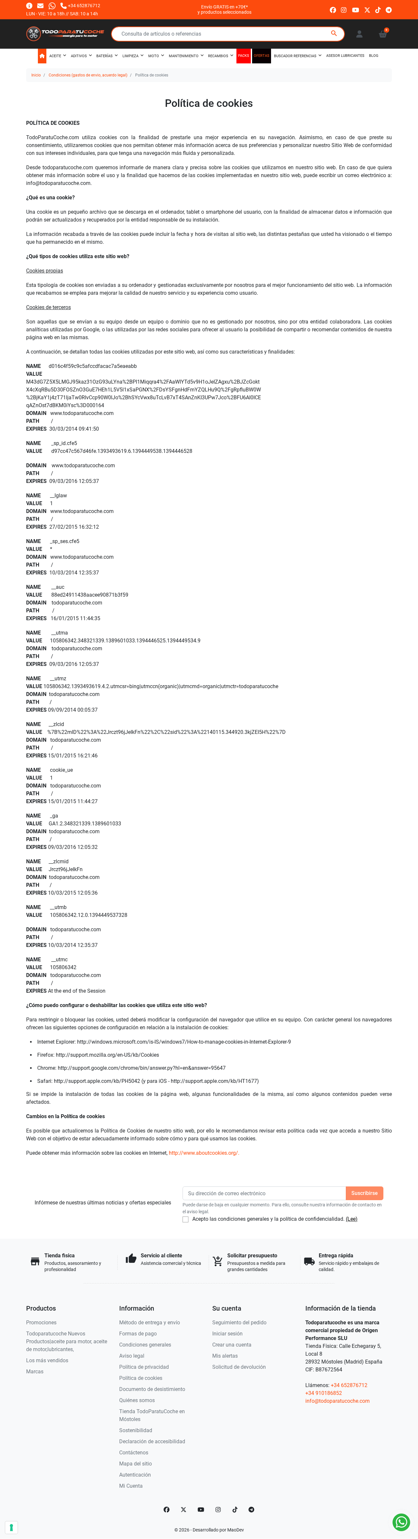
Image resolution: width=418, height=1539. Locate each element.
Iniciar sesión (227, 1334)
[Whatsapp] (52, 5)
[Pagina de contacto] (29, 5)
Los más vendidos (47, 1360)
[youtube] (355, 9)
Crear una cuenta (231, 1345)
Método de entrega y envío (149, 1322)
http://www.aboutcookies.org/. (204, 1153)
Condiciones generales (145, 1345)
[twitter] (367, 9)
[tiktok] (378, 9)
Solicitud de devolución (239, 1367)
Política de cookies (140, 1378)
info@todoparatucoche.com (337, 1401)
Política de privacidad (144, 1367)
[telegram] (389, 9)
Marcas (34, 1371)
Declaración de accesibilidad (152, 1441)
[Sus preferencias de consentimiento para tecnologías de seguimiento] (11, 1527)
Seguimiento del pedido (239, 1322)
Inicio (36, 75)
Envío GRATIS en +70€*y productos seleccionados (224, 9)
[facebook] (333, 9)
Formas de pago (138, 1334)
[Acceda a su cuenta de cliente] (359, 33)
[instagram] (344, 9)
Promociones (41, 1322)
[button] (383, 33)
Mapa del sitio (135, 1464)
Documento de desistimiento (152, 1389)
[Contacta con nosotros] (40, 5)
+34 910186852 (323, 1393)
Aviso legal (131, 1356)
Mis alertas (225, 1356)
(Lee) (352, 1219)
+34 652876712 (349, 1385)
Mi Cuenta (131, 1486)
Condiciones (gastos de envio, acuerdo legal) (88, 75)
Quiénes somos (137, 1400)
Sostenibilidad (135, 1430)
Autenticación (135, 1475)
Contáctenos (133, 1452)
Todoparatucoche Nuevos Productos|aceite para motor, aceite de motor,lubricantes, (66, 1341)
